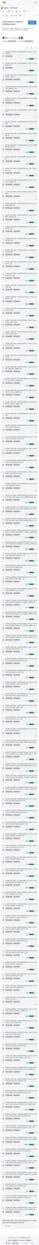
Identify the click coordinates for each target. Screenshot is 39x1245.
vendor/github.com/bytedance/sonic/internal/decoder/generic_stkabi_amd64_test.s (21, 636)
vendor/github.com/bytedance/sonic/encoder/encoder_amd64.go (21, 391)
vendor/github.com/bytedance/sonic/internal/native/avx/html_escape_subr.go (21, 1161)
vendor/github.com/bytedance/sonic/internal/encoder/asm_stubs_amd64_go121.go (21, 764)
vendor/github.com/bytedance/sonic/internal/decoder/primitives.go (21, 659)
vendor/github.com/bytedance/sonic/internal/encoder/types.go (21, 963)
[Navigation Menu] (36, 2)
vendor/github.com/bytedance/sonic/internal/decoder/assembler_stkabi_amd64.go (21, 543)
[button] (8, 11)
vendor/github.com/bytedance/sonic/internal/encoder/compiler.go (21, 799)
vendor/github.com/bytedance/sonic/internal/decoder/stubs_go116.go (21, 683)
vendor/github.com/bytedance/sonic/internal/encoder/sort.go (21, 893)
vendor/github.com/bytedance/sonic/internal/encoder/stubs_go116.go (21, 916)
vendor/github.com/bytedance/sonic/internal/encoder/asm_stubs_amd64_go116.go (21, 741)
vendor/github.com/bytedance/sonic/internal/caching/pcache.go (21, 461)
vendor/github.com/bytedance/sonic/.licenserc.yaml (21, 75)
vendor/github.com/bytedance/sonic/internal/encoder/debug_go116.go (21, 811)
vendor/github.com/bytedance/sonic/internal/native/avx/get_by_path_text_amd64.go (21, 1138)
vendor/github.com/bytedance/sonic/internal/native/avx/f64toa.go (21, 1080)
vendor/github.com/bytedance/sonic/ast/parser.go (21, 297)
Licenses (25, 1243)
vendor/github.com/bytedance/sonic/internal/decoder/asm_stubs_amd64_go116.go (21, 496)
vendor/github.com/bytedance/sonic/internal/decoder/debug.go (21, 566)
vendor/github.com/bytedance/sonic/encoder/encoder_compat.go (21, 402)
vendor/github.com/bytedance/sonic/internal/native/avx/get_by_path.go (21, 1115)
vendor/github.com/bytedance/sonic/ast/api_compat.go (21, 181)
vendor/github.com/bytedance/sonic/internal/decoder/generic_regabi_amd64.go (21, 601)
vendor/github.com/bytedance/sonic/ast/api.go (21, 169)
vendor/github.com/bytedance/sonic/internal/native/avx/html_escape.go (21, 1150)
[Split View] (31, 48)
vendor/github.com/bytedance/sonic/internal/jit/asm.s (21, 998)
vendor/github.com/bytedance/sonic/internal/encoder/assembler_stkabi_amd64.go (21, 788)
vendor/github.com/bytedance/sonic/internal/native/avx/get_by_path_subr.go (21, 1126)
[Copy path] (3, 56)
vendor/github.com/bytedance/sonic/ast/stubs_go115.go (21, 321)
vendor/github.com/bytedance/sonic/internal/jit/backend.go (21, 1021)
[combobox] (26, 48)
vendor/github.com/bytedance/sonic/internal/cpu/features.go (21, 472)
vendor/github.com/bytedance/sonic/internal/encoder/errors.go (21, 846)
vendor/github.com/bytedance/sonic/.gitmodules (21, 64)
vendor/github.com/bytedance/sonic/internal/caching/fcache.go (21, 437)
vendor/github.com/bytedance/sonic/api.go (21, 157)
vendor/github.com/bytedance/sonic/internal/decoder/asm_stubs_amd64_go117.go (21, 508)
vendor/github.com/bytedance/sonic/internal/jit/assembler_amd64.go (21, 1009)
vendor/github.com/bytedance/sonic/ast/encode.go (21, 251)
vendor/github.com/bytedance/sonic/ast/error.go (21, 262)
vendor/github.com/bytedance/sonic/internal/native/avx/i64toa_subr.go (21, 1196)
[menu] (36, 48)
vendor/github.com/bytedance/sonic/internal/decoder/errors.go (21, 589)
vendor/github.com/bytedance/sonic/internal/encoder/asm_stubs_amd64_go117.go (21, 753)
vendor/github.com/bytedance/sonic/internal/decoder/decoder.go (21, 578)
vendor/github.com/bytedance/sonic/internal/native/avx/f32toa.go (21, 1044)
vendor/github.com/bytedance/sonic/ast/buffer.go (21, 227)
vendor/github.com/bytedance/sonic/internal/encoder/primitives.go (21, 881)
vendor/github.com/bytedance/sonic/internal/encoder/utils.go (21, 974)
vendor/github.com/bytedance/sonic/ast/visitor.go (21, 344)
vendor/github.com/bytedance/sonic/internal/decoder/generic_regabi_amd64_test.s (21, 613)
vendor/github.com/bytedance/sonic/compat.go (21, 356)
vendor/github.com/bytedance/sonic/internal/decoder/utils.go (21, 718)
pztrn (7, 38)
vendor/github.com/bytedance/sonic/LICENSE (21, 122)
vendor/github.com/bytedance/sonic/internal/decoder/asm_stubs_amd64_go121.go (21, 519)
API (32, 1243)
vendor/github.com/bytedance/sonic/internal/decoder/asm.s (21, 484)
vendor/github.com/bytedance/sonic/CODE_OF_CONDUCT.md (21, 87)
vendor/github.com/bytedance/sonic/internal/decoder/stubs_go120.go (21, 694)
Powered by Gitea (14, 1237)
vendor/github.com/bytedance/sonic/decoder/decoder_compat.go (21, 379)
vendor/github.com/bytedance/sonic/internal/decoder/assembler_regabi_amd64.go (21, 531)
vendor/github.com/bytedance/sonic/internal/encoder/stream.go (21, 904)
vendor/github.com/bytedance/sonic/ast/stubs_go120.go (21, 332)
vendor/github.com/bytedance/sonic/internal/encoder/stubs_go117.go (21, 928)
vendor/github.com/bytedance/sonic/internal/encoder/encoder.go (21, 834)
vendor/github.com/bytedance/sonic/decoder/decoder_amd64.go (21, 367)
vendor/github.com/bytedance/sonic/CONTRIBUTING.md (21, 99)
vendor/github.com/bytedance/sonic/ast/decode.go (21, 239)
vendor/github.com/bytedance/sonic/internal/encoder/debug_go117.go (21, 823)
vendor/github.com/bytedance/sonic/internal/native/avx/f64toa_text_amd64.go (21, 1103)
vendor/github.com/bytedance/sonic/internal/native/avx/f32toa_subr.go (21, 1056)
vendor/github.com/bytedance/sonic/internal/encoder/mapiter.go (21, 858)
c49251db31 (29, 41)
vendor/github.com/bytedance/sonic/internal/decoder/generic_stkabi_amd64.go (21, 624)
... (3, 32)
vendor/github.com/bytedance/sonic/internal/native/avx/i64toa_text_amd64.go (21, 1208)
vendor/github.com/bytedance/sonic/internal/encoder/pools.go (21, 869)
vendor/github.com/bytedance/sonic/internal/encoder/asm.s (21, 729)
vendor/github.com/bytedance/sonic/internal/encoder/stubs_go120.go (21, 939)
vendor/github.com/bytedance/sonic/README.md (21, 134)
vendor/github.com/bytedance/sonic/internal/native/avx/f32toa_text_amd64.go (21, 1068)
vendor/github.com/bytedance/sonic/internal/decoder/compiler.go (21, 554)
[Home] (4, 2)
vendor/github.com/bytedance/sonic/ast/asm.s (21, 192)
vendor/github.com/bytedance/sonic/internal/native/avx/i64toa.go (21, 1185)
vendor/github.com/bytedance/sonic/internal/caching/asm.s (21, 426)
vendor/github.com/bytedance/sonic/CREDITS (21, 111)
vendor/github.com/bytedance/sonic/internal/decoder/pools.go (21, 648)
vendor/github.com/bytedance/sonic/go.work (21, 414)
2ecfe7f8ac (12, 41)
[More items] (36, 15)
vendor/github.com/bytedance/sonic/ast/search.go (21, 309)
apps (6, 8)
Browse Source (32, 22)
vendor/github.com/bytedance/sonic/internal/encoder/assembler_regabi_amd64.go (21, 776)
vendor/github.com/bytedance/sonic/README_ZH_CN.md (21, 146)
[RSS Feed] (3, 11)
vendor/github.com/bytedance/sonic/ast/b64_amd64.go (21, 204)
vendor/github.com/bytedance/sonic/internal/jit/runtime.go (21, 1033)
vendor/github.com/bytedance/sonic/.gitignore (21, 52)
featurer (13, 8)
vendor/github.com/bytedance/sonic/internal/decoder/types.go (21, 706)
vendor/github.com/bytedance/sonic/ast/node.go (21, 286)
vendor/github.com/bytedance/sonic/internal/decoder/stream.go (21, 671)
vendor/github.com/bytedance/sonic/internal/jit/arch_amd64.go (21, 986)
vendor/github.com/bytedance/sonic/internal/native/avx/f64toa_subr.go (21, 1091)
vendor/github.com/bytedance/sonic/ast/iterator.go (21, 274)
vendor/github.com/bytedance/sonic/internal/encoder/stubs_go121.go (21, 951)
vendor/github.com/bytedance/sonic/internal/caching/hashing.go (21, 449)
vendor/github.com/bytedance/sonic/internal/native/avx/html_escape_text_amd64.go (21, 1173)
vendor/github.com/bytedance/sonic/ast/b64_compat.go (21, 216)
